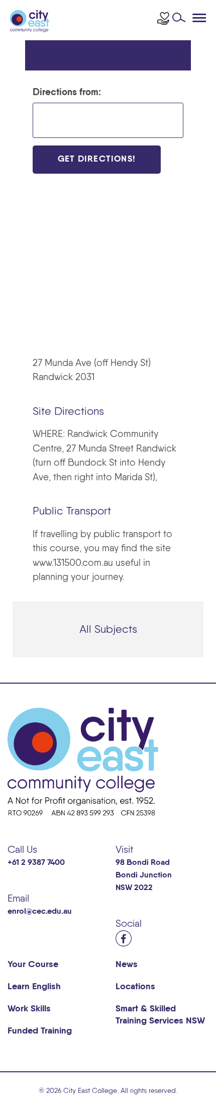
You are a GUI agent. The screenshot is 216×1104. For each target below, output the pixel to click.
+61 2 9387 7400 (36, 863)
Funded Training (40, 1031)
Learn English (34, 986)
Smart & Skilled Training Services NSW (160, 1014)
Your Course (33, 964)
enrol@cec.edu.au (40, 912)
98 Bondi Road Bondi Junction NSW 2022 (144, 875)
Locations (135, 986)
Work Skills (29, 1008)
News (127, 964)
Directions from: (67, 92)
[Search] (181, 20)
